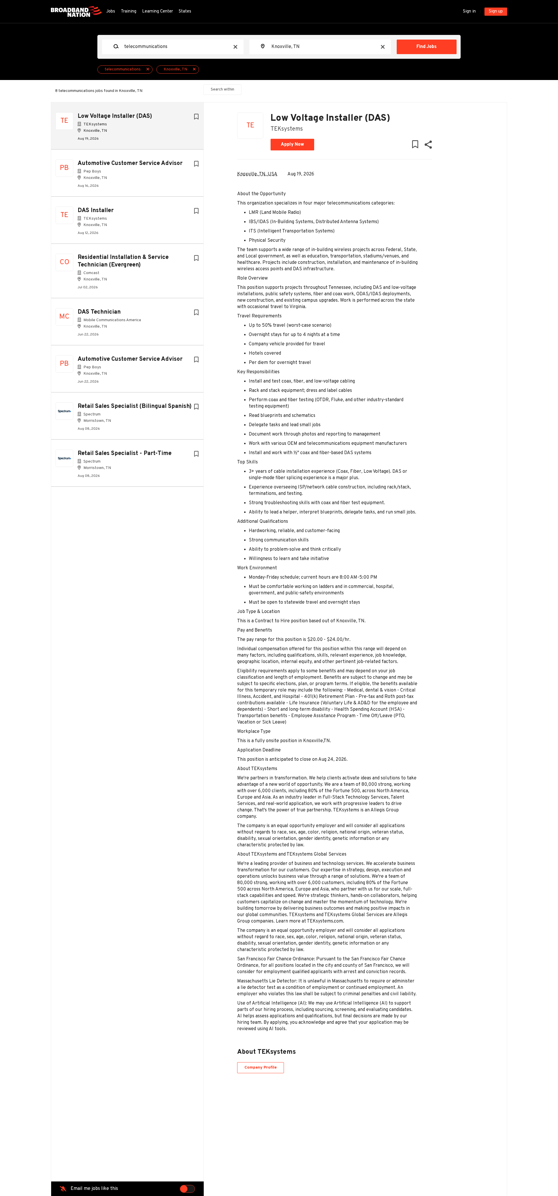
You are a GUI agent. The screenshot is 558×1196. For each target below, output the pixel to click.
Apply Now (292, 144)
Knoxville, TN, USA (257, 174)
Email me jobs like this (94, 1189)
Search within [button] (222, 89)
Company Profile (260, 1067)
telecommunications (123, 69)
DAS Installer (96, 210)
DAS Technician (99, 312)
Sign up (496, 11)
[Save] (196, 117)
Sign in (469, 11)
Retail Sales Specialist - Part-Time (124, 453)
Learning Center (157, 11)
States (185, 11)
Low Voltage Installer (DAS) (115, 116)
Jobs (110, 11)
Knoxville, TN (175, 69)
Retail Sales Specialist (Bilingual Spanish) (135, 406)
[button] (428, 145)
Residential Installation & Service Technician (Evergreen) (123, 261)
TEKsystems (287, 129)
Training (128, 11)
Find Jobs (426, 47)
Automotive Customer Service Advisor (130, 163)
